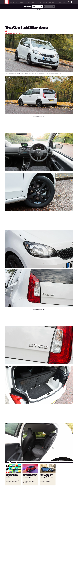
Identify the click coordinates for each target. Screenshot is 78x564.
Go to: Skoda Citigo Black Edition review (13, 33)
